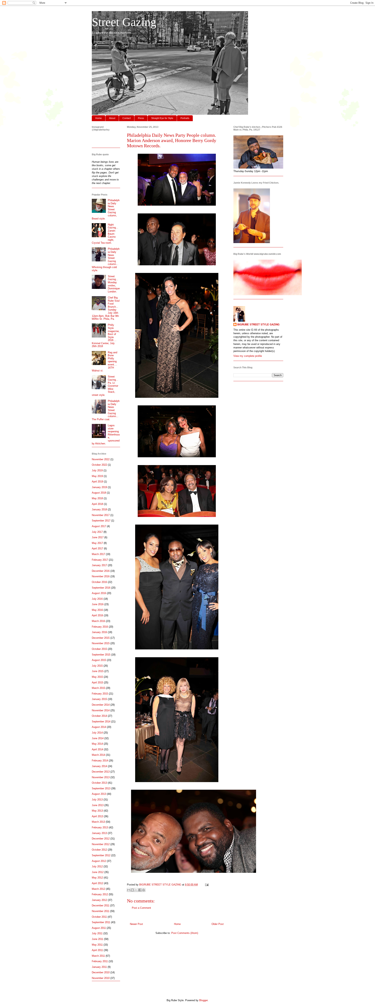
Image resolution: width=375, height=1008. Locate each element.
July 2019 (97, 470)
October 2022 (99, 464)
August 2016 (99, 593)
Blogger (203, 1000)
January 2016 (99, 632)
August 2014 (99, 727)
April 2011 (97, 950)
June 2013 (98, 805)
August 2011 (99, 927)
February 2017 (100, 559)
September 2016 (101, 587)
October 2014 (99, 715)
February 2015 (100, 693)
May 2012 (97, 877)
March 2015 (98, 688)
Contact (126, 118)
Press (141, 118)
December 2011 (100, 905)
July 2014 (97, 732)
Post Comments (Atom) (184, 933)
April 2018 (97, 504)
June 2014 (98, 738)
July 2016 (97, 598)
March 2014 (98, 754)
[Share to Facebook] (140, 890)
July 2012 (97, 866)
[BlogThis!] (132, 890)
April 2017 (97, 548)
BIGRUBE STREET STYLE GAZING (258, 324)
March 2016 (98, 621)
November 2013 (101, 777)
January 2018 (99, 509)
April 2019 (97, 481)
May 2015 (97, 676)
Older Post (218, 924)
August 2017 (99, 526)
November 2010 (101, 978)
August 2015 (99, 660)
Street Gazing (124, 22)
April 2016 (97, 615)
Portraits (184, 118)
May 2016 (97, 609)
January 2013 (99, 833)
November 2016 (101, 576)
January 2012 (99, 900)
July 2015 (97, 665)
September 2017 (101, 520)
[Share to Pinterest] (144, 890)
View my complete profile (247, 355)
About (112, 118)
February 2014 (100, 760)
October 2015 (99, 648)
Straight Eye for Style (162, 118)
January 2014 (99, 766)
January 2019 (99, 487)
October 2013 (99, 782)
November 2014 (101, 710)
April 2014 (97, 749)
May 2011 (97, 944)
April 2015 (97, 682)
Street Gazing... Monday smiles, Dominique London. (114, 284)
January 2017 (99, 565)
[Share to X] (136, 890)
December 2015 (101, 637)
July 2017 (97, 531)
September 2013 (101, 788)
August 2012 (99, 861)
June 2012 (98, 872)
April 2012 (97, 883)
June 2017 (98, 537)
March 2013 (98, 821)
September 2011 (101, 922)
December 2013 (101, 771)
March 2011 (98, 955)
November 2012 (101, 844)
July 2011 (97, 933)
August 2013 (99, 793)
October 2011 (99, 916)
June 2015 (98, 671)
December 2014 (101, 704)
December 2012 (101, 838)
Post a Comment (141, 907)
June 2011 (97, 939)
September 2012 (101, 855)
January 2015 (99, 699)
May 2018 (97, 498)
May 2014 (97, 743)
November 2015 (101, 643)
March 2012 (98, 888)
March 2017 (98, 554)
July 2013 (97, 799)
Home (98, 118)
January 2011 (99, 966)
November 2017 (101, 515)
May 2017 (97, 543)
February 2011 (100, 961)
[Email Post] (206, 884)
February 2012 (100, 894)
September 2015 (101, 654)
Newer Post (136, 924)
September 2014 (101, 721)
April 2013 (97, 816)
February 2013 (100, 827)
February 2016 (100, 626)
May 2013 (97, 810)
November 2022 (101, 459)
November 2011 (100, 911)
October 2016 (99, 582)
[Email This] (129, 890)
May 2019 (97, 476)
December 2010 (101, 972)
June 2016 (98, 604)
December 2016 (101, 570)
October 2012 (99, 849)
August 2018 (99, 492)
